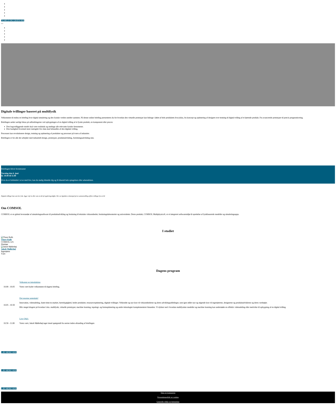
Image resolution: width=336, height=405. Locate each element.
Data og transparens (168, 393)
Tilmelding (12, 6)
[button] (12, 21)
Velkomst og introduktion (29, 282)
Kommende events (16, 12)
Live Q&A (23, 319)
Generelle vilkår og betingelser (168, 402)
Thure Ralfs (6, 239)
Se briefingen (13, 15)
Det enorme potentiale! (28, 298)
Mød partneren (14, 9)
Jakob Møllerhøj (8, 249)
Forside (10, 3)
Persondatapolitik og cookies (168, 397)
